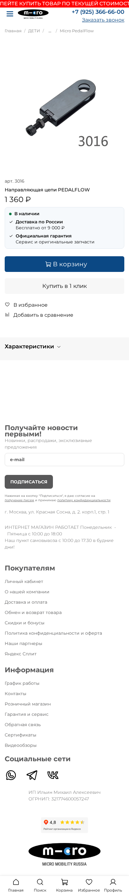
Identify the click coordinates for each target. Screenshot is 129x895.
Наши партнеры (23, 643)
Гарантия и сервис (27, 714)
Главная (13, 31)
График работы (22, 683)
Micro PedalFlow (77, 31)
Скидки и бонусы (24, 623)
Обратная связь (23, 724)
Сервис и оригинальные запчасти (55, 239)
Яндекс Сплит (21, 654)
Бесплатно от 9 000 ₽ (40, 225)
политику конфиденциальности (84, 500)
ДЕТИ (34, 31)
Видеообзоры (21, 745)
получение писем (19, 500)
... (50, 31)
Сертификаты (20, 735)
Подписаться (28, 482)
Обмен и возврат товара (33, 612)
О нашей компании (27, 592)
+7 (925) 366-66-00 (98, 11)
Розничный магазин (28, 704)
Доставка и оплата (26, 602)
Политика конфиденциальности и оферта (53, 633)
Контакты (15, 693)
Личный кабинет (24, 581)
